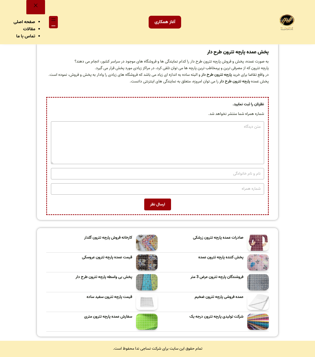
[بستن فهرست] (35, 7)
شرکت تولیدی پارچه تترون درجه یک (216, 317)
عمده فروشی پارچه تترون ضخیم (219, 297)
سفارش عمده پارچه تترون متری (108, 317)
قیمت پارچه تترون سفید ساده (109, 297)
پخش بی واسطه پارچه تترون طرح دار (104, 277)
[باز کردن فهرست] (53, 22)
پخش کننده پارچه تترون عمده (220, 257)
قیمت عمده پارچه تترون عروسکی (107, 257)
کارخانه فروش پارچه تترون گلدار (108, 238)
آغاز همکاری (165, 22)
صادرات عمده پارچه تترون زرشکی (218, 238)
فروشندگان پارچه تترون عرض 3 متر (216, 277)
